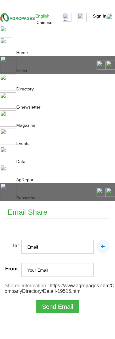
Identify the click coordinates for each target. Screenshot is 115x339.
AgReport (25, 179)
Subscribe (26, 197)
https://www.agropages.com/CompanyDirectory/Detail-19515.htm (59, 288)
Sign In (99, 16)
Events (22, 143)
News (21, 70)
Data (20, 161)
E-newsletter (28, 107)
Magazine (25, 125)
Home (22, 52)
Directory (25, 88)
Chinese (44, 22)
